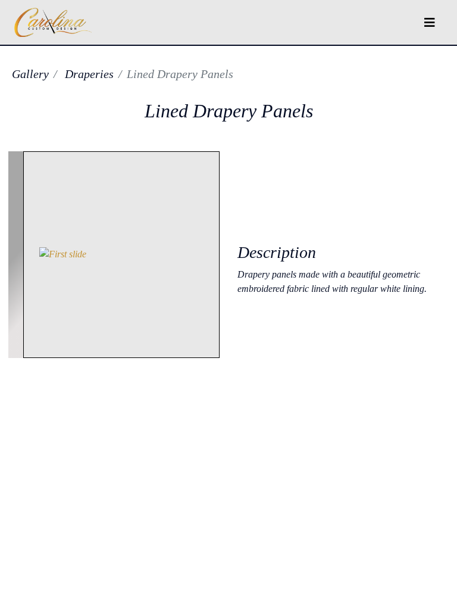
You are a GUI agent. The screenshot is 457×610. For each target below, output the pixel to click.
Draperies (89, 73)
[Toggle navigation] (430, 23)
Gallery (30, 73)
